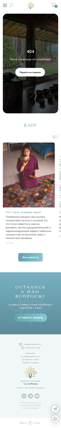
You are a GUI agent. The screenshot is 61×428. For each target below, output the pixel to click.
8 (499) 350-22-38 (32, 348)
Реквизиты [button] (30, 353)
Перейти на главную (30, 72)
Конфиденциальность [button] (30, 356)
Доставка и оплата (30, 359)
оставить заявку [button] (30, 317)
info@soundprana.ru (32, 344)
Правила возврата (30, 363)
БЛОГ (30, 125)
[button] (5, 5)
